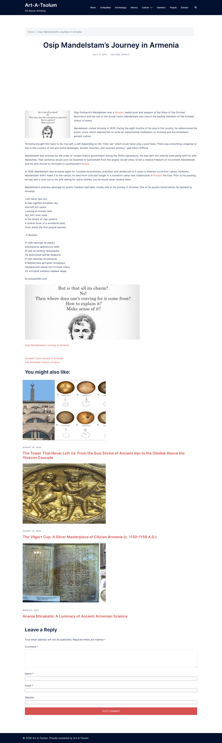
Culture (145, 7)
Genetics (161, 7)
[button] (196, 7)
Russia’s (157, 175)
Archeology (120, 7)
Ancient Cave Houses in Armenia (44, 358)
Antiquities (105, 7)
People (173, 7)
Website (29, 697)
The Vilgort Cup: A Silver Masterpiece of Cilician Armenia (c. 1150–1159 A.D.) (90, 537)
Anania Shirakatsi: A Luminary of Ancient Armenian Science (75, 616)
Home (31, 31)
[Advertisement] (111, 83)
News (93, 7)
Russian (119, 112)
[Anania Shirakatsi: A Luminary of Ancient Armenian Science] (64, 572)
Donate (184, 7)
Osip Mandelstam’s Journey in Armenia (47, 345)
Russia (85, 163)
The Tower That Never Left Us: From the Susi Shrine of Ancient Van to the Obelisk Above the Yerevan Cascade (104, 455)
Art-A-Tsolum (41, 5)
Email (29, 685)
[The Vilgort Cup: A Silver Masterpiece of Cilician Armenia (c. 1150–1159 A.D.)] (64, 493)
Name (29, 673)
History (134, 7)
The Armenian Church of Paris (42, 362)
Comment (31, 646)
